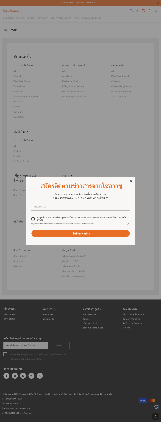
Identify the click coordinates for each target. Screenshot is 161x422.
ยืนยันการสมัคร (81, 233)
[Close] (131, 181)
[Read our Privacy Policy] (128, 224)
